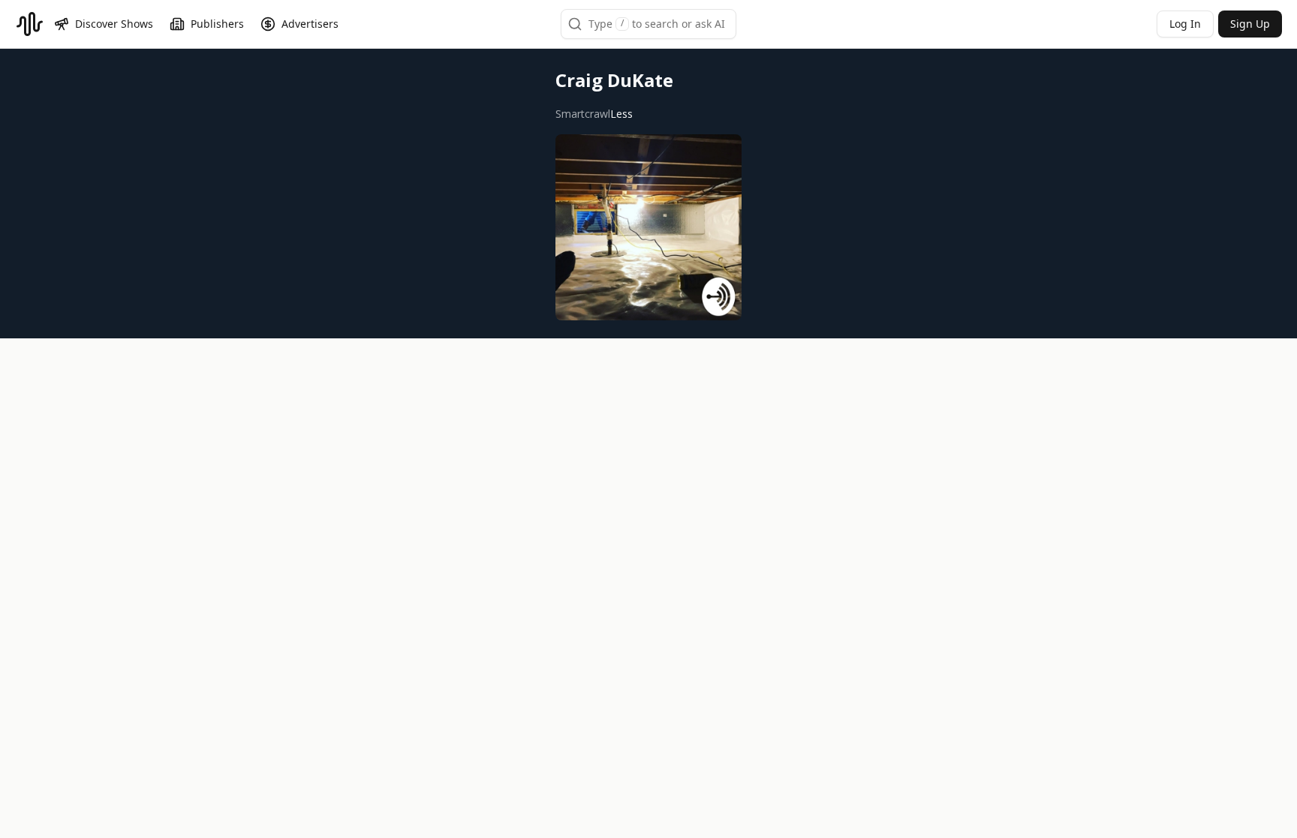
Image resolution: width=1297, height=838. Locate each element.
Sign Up (1250, 24)
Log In (1185, 24)
